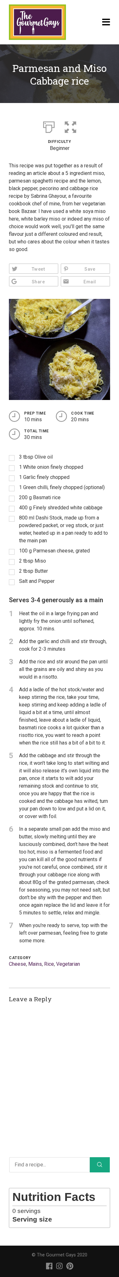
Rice (49, 964)
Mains (35, 964)
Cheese (17, 964)
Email (89, 282)
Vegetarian (68, 964)
